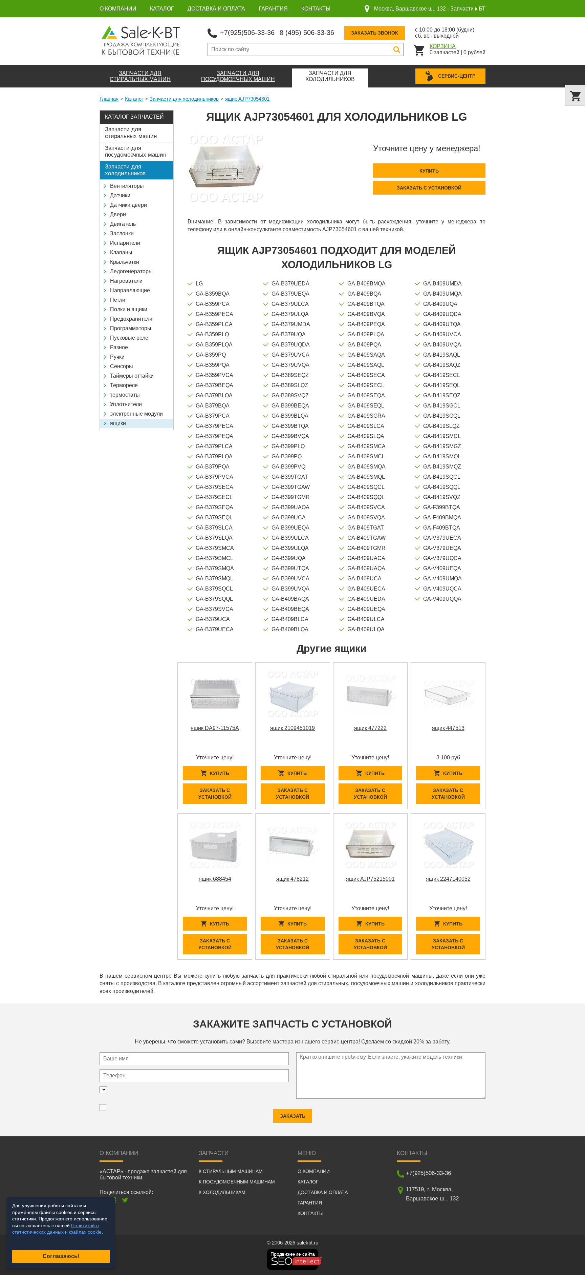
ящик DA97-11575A (215, 728)
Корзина (443, 46)
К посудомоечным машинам (237, 1181)
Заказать (292, 1116)
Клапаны (121, 252)
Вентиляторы (127, 186)
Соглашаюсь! (61, 1256)
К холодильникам (222, 1192)
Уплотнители (126, 404)
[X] (125, 1199)
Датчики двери (128, 205)
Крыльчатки (124, 262)
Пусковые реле (129, 338)
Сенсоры (121, 366)
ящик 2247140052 (448, 879)
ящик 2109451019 (292, 728)
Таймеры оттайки (132, 376)
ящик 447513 (448, 728)
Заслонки (122, 233)
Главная (109, 99)
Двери (118, 214)
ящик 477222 (370, 728)
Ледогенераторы (131, 271)
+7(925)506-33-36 (247, 32)
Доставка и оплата (216, 9)
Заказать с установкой (429, 188)
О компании (118, 9)
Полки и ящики (128, 309)
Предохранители (131, 319)
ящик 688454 (215, 879)
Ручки (117, 357)
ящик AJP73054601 (247, 99)
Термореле (124, 385)
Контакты (315, 9)
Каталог (162, 9)
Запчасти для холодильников (184, 99)
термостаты (125, 395)
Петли (117, 300)
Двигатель (123, 224)
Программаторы (130, 328)
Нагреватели (126, 281)
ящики (118, 423)
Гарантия (273, 9)
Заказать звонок (374, 33)
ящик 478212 (292, 879)
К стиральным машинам (231, 1171)
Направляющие (130, 290)
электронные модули (136, 414)
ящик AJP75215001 (370, 879)
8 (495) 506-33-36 (307, 32)
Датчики (120, 195)
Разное (119, 347)
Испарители (125, 243)
